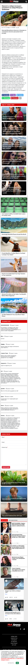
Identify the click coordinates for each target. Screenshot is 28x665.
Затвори (11, 663)
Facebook (6, 95)
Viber (13, 95)
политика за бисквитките (8, 658)
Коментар (5, 447)
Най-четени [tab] (4, 520)
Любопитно (14, 638)
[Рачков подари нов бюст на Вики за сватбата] (14, 114)
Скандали (14, 639)
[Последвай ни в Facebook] (20, 629)
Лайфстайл (14, 636)
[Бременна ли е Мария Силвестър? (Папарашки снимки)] (6, 561)
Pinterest (15, 98)
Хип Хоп (14, 645)
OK (17, 663)
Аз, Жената (14, 641)
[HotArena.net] (14, 625)
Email (3, 442)
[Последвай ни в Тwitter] (24, 629)
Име (3, 437)
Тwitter (21, 95)
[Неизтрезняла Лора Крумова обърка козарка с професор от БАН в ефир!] (6, 538)
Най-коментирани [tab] (13, 520)
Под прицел (14, 643)
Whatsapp (6, 98)
